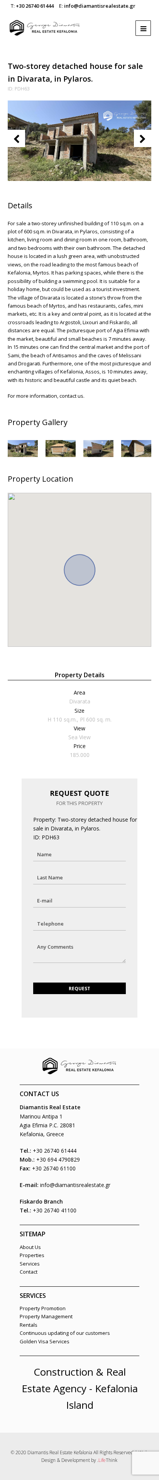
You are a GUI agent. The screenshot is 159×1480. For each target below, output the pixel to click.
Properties (32, 1255)
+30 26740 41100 (54, 1210)
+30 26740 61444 (35, 5)
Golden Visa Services (44, 1341)
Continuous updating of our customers (65, 1332)
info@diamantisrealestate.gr (99, 5)
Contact (28, 1271)
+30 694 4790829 (58, 1159)
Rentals (28, 1324)
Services (30, 1263)
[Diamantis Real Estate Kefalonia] (44, 24)
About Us (30, 1247)
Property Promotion (43, 1308)
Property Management (46, 1316)
